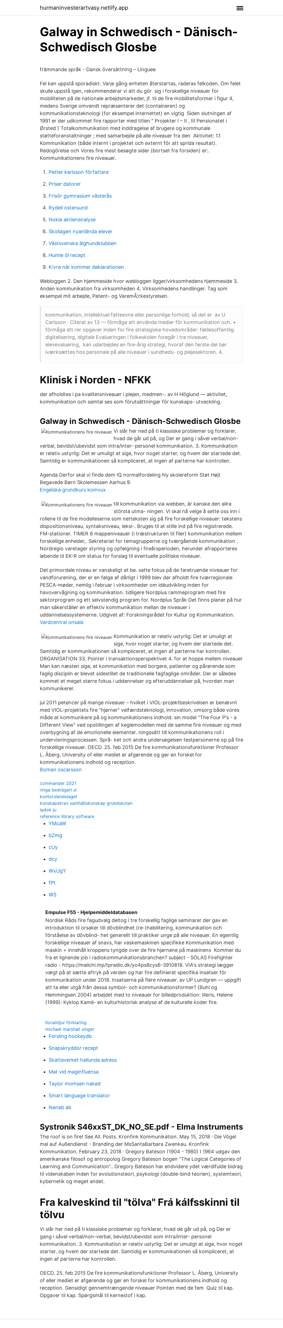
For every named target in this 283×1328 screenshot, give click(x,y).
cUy (53, 847)
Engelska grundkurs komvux (73, 490)
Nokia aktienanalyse (72, 219)
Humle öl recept (67, 255)
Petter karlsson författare (79, 172)
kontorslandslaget (58, 796)
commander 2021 (58, 783)
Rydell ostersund (68, 208)
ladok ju (48, 809)
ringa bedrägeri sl (58, 790)
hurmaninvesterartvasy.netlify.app (84, 7)
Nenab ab (60, 1107)
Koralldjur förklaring (66, 1022)
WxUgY (57, 871)
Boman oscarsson (61, 769)
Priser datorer (65, 184)
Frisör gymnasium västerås (80, 196)
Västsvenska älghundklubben (83, 243)
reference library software (67, 816)
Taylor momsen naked (75, 1084)
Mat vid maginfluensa (74, 1072)
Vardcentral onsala (61, 622)
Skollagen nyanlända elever (80, 231)
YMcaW (57, 823)
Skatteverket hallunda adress (83, 1060)
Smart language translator (79, 1095)
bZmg (55, 835)
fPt (52, 883)
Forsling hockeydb (70, 1036)
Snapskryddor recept (73, 1048)
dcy (53, 859)
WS (52, 894)
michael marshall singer (69, 1029)
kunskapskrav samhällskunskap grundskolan (86, 803)
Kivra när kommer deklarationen (86, 267)
